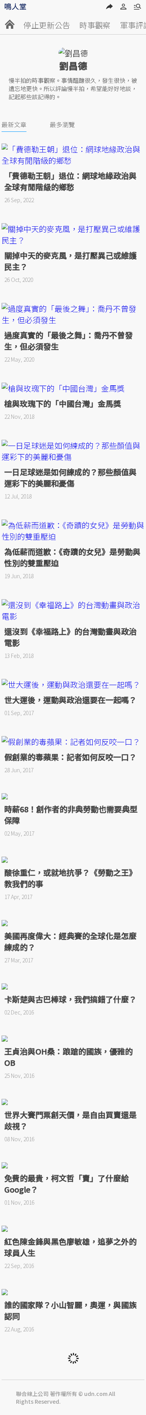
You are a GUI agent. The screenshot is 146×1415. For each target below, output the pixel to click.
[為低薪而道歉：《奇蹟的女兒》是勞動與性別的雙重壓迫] (73, 530)
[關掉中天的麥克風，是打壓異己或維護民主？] (73, 234)
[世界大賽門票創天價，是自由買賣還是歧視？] (73, 1102)
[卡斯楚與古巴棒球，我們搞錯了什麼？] (73, 986)
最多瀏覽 (62, 124)
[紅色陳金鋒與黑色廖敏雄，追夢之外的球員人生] (73, 1229)
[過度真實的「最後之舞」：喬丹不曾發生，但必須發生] (73, 314)
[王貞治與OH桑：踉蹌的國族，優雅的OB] (73, 1038)
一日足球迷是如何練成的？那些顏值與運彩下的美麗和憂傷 (70, 477)
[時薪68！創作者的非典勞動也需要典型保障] (73, 796)
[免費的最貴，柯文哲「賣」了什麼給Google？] (73, 1165)
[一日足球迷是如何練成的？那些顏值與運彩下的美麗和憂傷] (73, 451)
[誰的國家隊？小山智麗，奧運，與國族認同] (73, 1292)
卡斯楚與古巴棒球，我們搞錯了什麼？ (70, 999)
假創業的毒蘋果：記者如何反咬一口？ (70, 757)
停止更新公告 (46, 25)
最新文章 (14, 124)
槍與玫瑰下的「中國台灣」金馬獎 (62, 403)
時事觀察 (95, 25)
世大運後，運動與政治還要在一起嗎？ (70, 699)
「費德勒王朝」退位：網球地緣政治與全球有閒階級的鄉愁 (70, 181)
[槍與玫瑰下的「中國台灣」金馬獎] (73, 388)
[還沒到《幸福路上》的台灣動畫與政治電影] (73, 610)
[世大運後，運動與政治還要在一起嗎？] (73, 684)
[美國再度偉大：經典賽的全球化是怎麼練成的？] (73, 923)
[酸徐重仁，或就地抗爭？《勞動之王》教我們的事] (73, 860)
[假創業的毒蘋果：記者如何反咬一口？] (73, 741)
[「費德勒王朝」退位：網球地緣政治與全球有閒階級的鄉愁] (73, 154)
